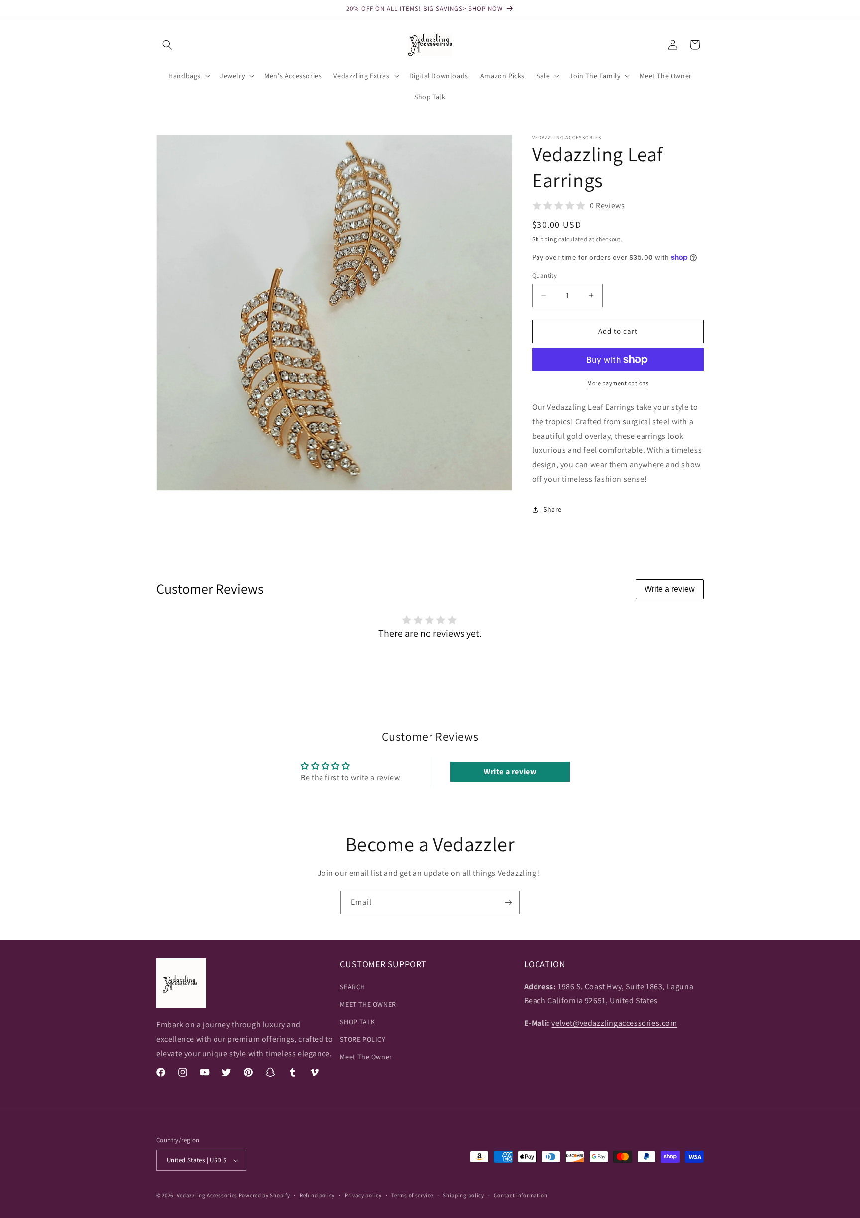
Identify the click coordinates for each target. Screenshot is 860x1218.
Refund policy (317, 1195)
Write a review (670, 589)
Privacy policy (363, 1195)
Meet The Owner (366, 1056)
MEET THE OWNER (368, 1004)
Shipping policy (463, 1195)
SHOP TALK (357, 1021)
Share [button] (552, 509)
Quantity (544, 275)
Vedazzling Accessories (207, 1195)
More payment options (617, 383)
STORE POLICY (362, 1039)
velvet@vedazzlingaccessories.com (614, 1023)
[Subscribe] (508, 902)
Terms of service (412, 1195)
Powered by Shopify (264, 1195)
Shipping (544, 239)
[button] (167, 45)
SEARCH (352, 986)
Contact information (520, 1195)
